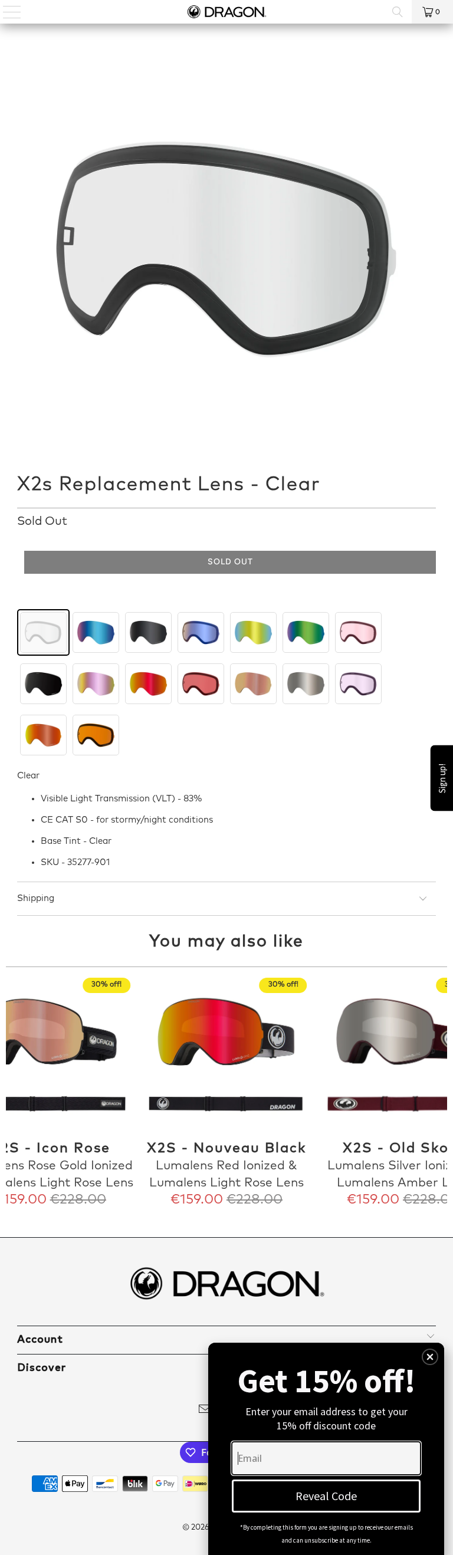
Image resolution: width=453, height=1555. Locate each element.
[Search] (397, 12)
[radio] (43, 632)
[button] (430, 1357)
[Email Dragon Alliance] (205, 1411)
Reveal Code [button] (326, 1495)
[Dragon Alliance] (226, 12)
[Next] (437, 1093)
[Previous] (16, 1093)
